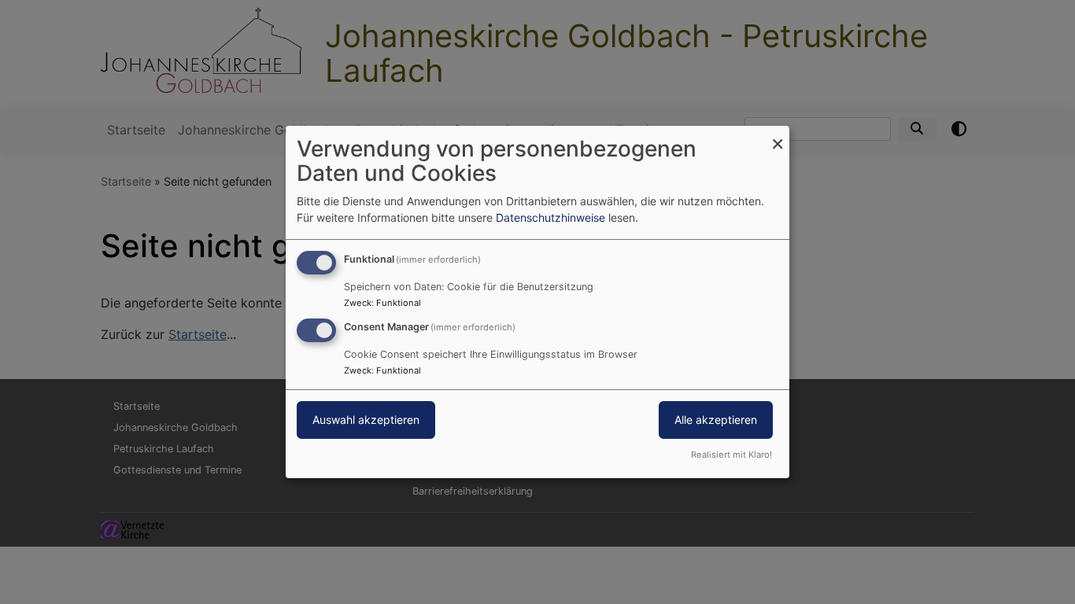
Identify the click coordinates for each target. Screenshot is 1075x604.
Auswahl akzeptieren (365, 419)
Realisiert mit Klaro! (731, 454)
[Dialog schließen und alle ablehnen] (777, 135)
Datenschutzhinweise (550, 217)
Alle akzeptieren (715, 419)
